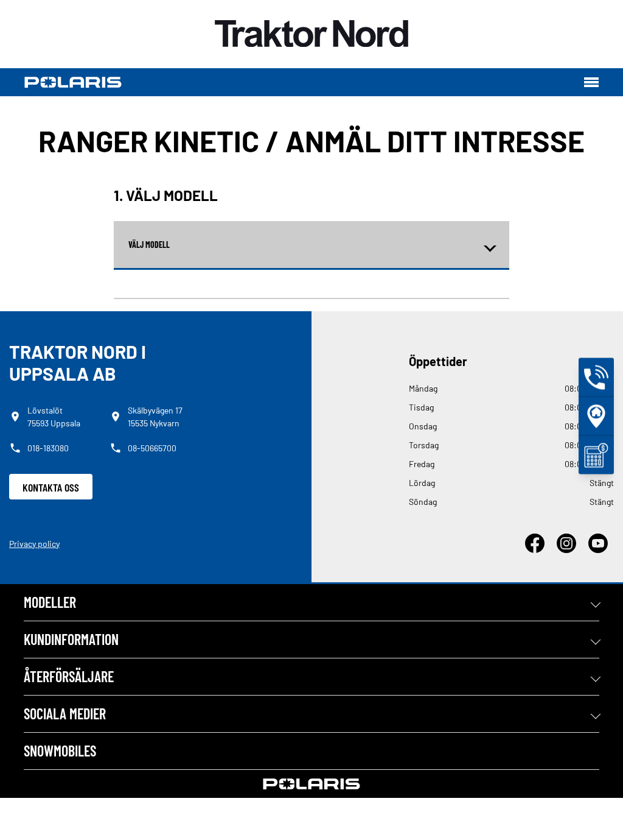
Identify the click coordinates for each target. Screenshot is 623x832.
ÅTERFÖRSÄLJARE (69, 676)
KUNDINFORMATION (71, 639)
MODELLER (50, 602)
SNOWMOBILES (60, 751)
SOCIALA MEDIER (65, 713)
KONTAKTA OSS (51, 487)
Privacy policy (34, 543)
